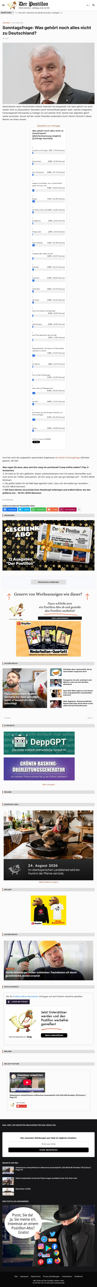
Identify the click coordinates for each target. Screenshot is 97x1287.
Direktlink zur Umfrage (48, 126)
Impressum (24, 1276)
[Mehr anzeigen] (79, 509)
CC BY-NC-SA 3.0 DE (41, 1283)
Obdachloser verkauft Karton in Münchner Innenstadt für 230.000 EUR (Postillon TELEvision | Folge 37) (48, 1096)
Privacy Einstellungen (51, 1276)
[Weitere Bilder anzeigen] (48, 882)
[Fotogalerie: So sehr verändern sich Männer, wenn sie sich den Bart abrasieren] (56, 683)
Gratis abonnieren (48, 1150)
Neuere (8, 718)
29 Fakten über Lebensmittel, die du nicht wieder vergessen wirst (77, 670)
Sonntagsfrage (17, 23)
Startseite (6, 23)
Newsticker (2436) (23, 1189)
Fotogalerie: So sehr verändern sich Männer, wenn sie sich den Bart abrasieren (77, 682)
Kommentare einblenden (48, 582)
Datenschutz (36, 1276)
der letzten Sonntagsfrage (67, 457)
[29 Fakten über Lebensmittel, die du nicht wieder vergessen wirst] (56, 672)
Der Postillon (49, 1281)
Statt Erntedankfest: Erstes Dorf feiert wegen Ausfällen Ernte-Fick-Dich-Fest (46, 1178)
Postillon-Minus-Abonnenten (25, 996)
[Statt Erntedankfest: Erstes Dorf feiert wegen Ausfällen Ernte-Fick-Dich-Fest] (8, 1181)
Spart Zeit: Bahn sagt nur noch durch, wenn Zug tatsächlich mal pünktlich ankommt (78, 693)
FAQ (16, 1276)
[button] (3, 5)
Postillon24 (78, 1276)
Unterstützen (67, 1276)
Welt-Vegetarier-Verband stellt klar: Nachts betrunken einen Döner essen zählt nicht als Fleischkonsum (78, 703)
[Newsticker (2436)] (8, 1192)
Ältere (90, 718)
